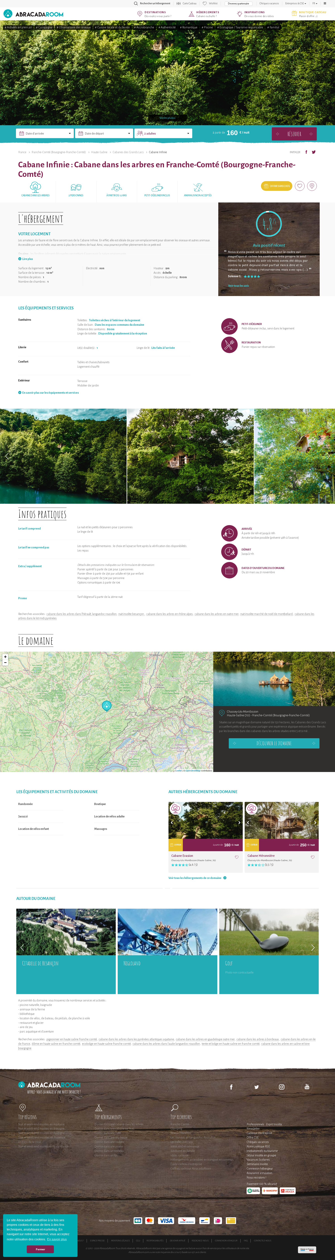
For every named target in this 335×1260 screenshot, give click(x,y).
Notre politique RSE (258, 1146)
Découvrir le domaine (274, 743)
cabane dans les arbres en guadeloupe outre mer (205, 1039)
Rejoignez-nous (200, 1240)
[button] (325, 3)
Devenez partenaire (238, 3)
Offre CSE (253, 1137)
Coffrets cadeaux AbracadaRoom (190, 1168)
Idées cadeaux (179, 1155)
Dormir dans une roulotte (109, 1142)
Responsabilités (155, 1240)
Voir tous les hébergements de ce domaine (194, 878)
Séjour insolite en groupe (261, 1155)
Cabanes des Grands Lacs (128, 152)
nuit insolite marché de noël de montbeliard (266, 614)
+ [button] (5, 656)
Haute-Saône (99, 152)
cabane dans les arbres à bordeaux (258, 1039)
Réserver (294, 133)
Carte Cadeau (189, 3)
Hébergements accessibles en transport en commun (201, 1159)
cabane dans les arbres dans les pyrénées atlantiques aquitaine (136, 1039)
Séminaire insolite (257, 1164)
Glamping (176, 1128)
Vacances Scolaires (258, 1159)
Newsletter (253, 1128)
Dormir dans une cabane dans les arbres (118, 1124)
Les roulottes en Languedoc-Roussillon (192, 1137)
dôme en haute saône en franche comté (56, 1043)
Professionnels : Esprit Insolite (264, 1124)
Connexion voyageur (226, 1240)
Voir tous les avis (238, 285)
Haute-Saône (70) (238, 715)
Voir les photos (167, 118)
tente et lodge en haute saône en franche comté (230, 1043)
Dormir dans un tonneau (109, 1150)
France (22, 152)
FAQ (246, 1240)
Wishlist (213, 3)
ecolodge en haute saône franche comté (106, 1043)
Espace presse (97, 1240)
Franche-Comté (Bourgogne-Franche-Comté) (59, 152)
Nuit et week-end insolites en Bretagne (41, 1128)
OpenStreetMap (193, 770)
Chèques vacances (269, 3)
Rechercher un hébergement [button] (155, 3)
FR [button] (314, 3)
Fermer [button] (40, 1249)
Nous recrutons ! (256, 1177)
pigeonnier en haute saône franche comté (72, 1039)
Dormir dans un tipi (105, 1155)
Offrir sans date (280, 186)
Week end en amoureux (184, 1146)
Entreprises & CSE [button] (294, 3)
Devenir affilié (177, 1240)
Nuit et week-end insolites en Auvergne (41, 1133)
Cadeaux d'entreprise (259, 1133)
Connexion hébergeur (260, 1168)
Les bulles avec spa (181, 1142)
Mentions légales (120, 1240)
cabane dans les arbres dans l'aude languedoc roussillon (166, 1043)
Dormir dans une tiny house (110, 1137)
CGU (138, 1240)
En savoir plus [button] (57, 1239)
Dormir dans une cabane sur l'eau (114, 1128)
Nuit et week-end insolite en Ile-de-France (43, 1146)
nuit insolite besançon (131, 614)
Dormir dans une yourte (108, 1146)
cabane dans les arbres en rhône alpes (169, 614)
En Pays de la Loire (29, 1142)
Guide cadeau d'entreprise (186, 1164)
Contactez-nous (262, 1240)
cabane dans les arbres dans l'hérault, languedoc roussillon (82, 614)
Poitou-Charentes (180, 1133)
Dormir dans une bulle (107, 1133)
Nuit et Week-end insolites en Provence (41, 1137)
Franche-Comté (179, 1124)
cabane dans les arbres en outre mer (216, 614)
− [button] (5, 662)
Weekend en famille (182, 1150)
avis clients (200, 1252)
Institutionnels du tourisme (262, 1150)
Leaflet (178, 770)
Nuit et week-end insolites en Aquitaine (41, 1124)
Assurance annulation (259, 1173)
